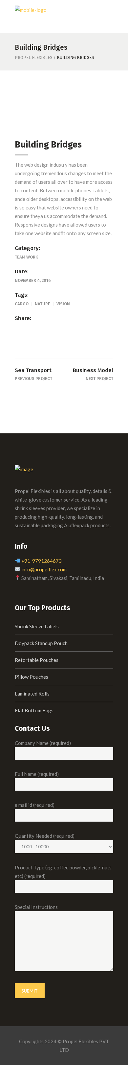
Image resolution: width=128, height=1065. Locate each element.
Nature (42, 303)
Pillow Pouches (31, 677)
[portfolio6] (64, 107)
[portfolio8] (64, 97)
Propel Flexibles (34, 57)
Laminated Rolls (32, 693)
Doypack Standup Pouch (41, 643)
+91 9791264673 (41, 561)
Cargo (22, 303)
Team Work (26, 257)
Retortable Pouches (36, 660)
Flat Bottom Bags (34, 710)
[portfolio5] (64, 117)
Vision (63, 303)
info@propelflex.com (44, 569)
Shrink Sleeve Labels (37, 626)
